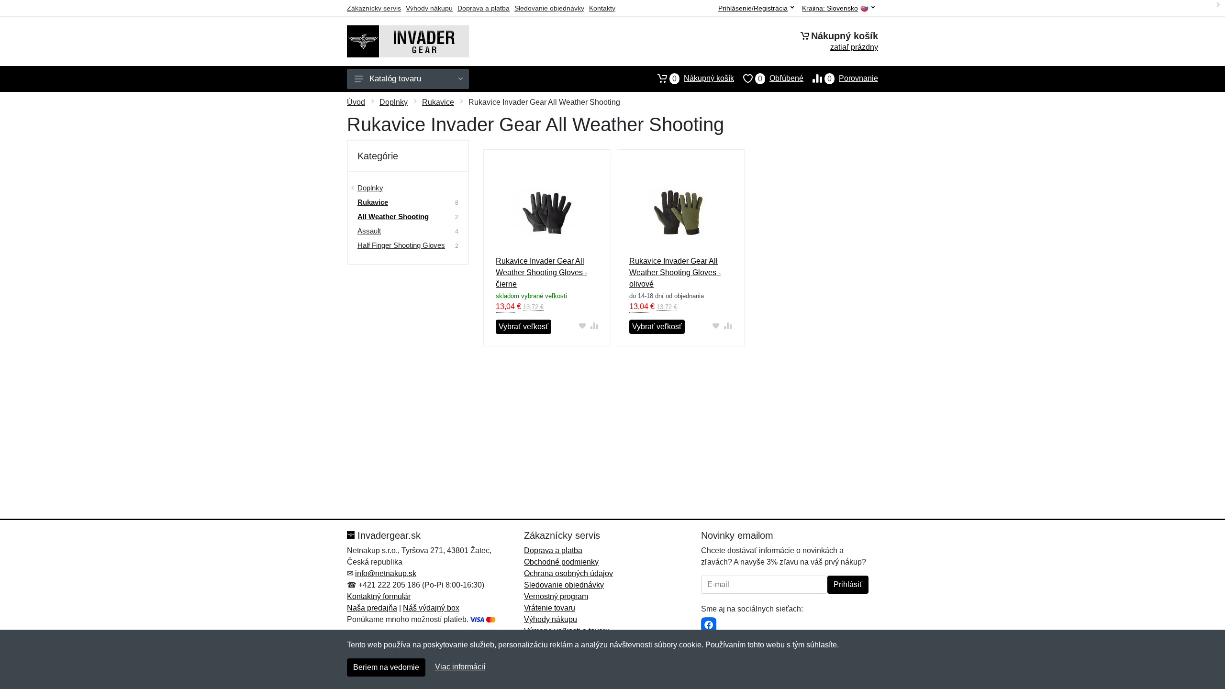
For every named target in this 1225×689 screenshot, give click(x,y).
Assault (369, 231)
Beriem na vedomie (386, 667)
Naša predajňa (372, 608)
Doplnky (393, 102)
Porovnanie (852, 78)
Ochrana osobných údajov (568, 573)
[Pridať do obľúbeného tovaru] (583, 326)
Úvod (356, 102)
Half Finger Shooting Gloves (401, 245)
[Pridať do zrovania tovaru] (595, 326)
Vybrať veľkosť (523, 326)
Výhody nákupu (429, 8)
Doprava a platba (483, 8)
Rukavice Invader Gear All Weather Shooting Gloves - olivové (675, 272)
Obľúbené (780, 78)
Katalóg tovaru (395, 78)
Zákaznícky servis (374, 8)
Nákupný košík (703, 78)
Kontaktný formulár (379, 596)
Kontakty (602, 8)
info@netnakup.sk (385, 573)
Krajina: (830, 8)
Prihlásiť (848, 584)
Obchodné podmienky (561, 562)
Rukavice (438, 102)
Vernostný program (556, 596)
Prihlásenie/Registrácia (753, 8)
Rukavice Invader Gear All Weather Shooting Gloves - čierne (541, 272)
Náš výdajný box (431, 608)
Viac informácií (460, 667)
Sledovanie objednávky (549, 8)
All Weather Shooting (393, 216)
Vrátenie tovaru (549, 608)
